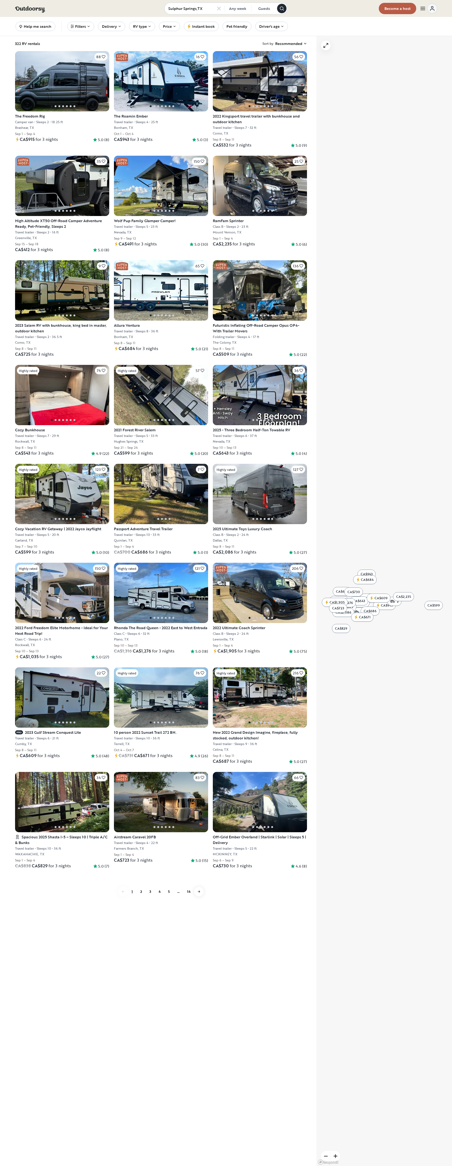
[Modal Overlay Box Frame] (226, 583)
